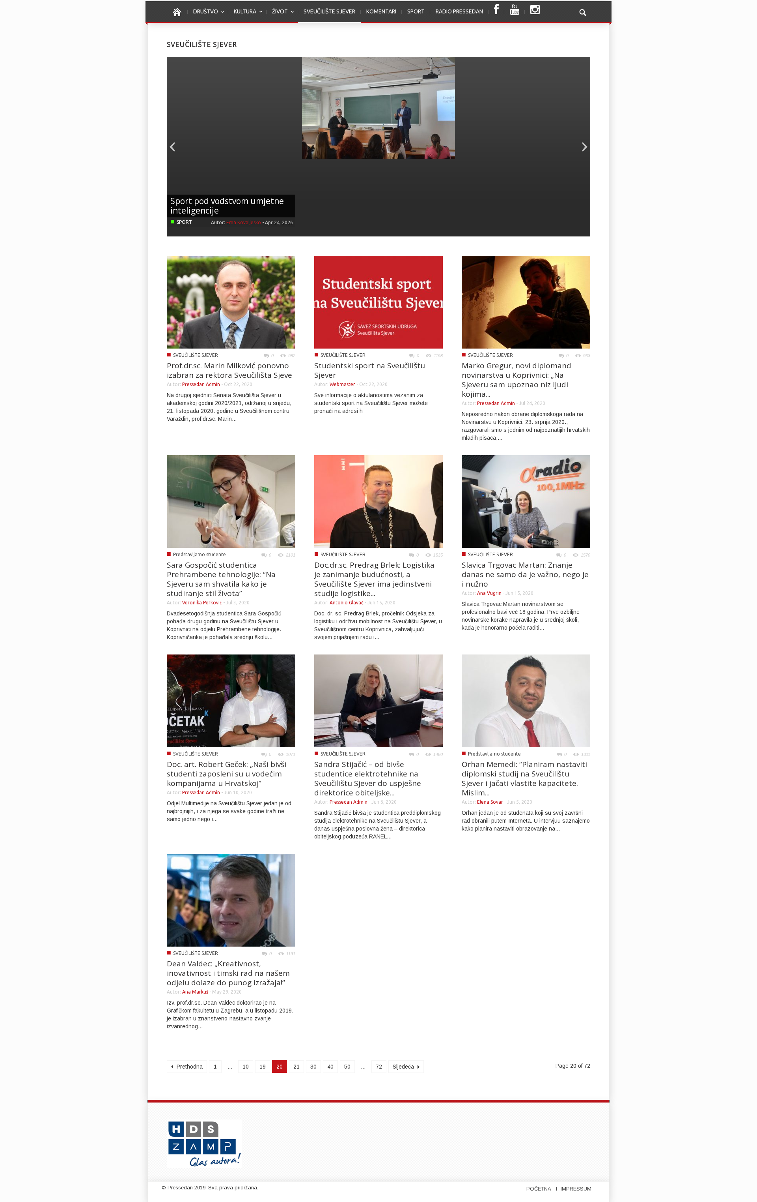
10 (245, 1066)
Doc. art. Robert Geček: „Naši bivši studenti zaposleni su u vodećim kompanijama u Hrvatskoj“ (226, 773)
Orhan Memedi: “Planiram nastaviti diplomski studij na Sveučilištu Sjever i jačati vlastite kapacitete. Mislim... (524, 778)
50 (347, 1066)
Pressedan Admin (201, 384)
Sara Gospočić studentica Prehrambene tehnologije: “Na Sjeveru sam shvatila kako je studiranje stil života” (221, 579)
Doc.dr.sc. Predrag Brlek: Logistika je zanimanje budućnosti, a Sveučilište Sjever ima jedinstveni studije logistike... (374, 579)
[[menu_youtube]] (514, 12)
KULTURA (242, 15)
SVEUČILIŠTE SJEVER (329, 11)
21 (296, 1066)
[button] (582, 11)
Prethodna (189, 1066)
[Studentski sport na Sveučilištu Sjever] (378, 301)
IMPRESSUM (576, 1189)
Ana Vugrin (489, 593)
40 (330, 1066)
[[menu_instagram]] (535, 12)
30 (313, 1066)
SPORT (416, 11)
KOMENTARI (381, 11)
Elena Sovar (490, 801)
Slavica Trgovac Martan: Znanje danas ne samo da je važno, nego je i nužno (525, 574)
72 (379, 1066)
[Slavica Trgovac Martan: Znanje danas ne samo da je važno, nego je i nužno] (526, 501)
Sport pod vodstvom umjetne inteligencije (227, 205)
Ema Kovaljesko (243, 222)
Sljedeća (404, 1066)
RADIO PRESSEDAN (459, 11)
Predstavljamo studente (199, 554)
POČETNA (538, 1189)
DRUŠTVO (203, 15)
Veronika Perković (202, 602)
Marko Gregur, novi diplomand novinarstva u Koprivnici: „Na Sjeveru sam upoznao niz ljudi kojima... (516, 379)
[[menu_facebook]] (496, 12)
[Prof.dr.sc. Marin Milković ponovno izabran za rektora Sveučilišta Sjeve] (231, 301)
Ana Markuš (195, 991)
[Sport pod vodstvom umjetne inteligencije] (378, 107)
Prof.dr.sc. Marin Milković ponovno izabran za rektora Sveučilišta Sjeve (229, 370)
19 (262, 1066)
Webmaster (342, 384)
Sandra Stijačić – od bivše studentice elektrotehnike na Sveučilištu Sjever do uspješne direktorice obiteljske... (367, 778)
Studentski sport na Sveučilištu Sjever (369, 370)
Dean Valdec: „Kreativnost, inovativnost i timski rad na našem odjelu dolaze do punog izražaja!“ (228, 973)
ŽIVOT (277, 15)
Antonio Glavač (347, 602)
